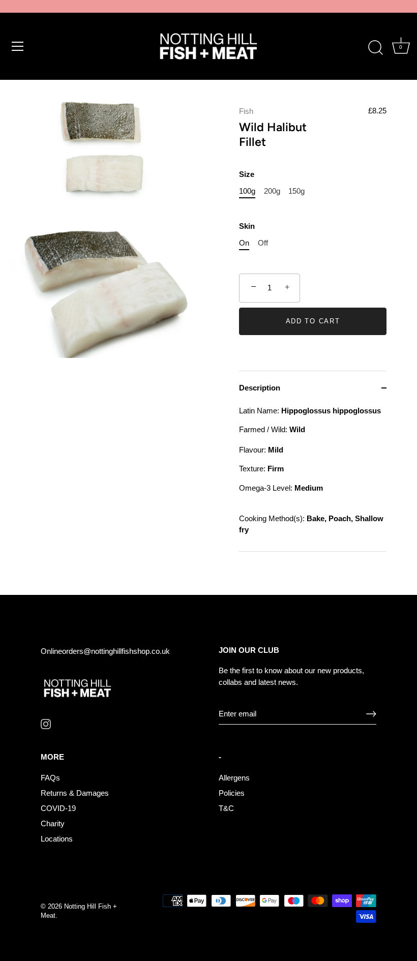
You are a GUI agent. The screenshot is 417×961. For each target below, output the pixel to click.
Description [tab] (259, 387)
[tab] (312, 478)
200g (272, 191)
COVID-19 (58, 808)
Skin (247, 226)
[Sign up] (371, 714)
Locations (57, 838)
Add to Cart (313, 321)
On (244, 242)
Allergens (234, 777)
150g (296, 191)
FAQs (50, 777)
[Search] (375, 48)
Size (246, 174)
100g (247, 191)
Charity (53, 823)
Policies (232, 793)
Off (263, 242)
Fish (246, 111)
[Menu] (18, 46)
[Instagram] (46, 723)
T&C (226, 808)
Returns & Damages (75, 793)
